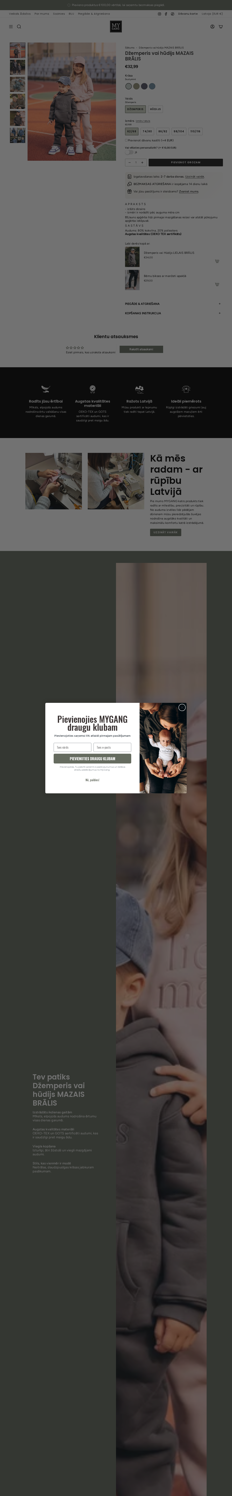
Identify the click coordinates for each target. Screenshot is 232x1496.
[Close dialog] (182, 707)
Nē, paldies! (92, 780)
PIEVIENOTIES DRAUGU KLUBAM (92, 758)
